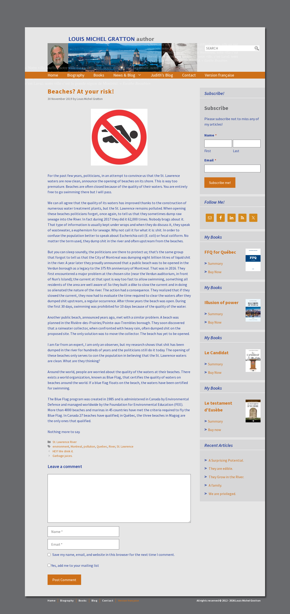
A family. (215, 485)
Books (98, 75)
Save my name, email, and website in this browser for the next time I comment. (113, 554)
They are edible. (221, 468)
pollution (89, 446)
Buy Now (214, 272)
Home (53, 75)
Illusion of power (221, 302)
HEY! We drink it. (63, 451)
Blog (94, 600)
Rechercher (256, 48)
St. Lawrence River (65, 442)
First (207, 151)
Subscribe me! (220, 182)
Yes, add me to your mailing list (75, 565)
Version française (219, 75)
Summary (215, 263)
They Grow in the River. (226, 477)
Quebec (102, 446)
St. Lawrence (125, 446)
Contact (189, 75)
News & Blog (124, 75)
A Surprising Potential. (226, 460)
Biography (75, 75)
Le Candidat (216, 352)
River (112, 446)
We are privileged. (222, 493)
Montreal (76, 446)
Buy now (214, 429)
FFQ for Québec (220, 252)
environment (61, 446)
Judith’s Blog (162, 75)
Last (236, 151)
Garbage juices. (62, 456)
